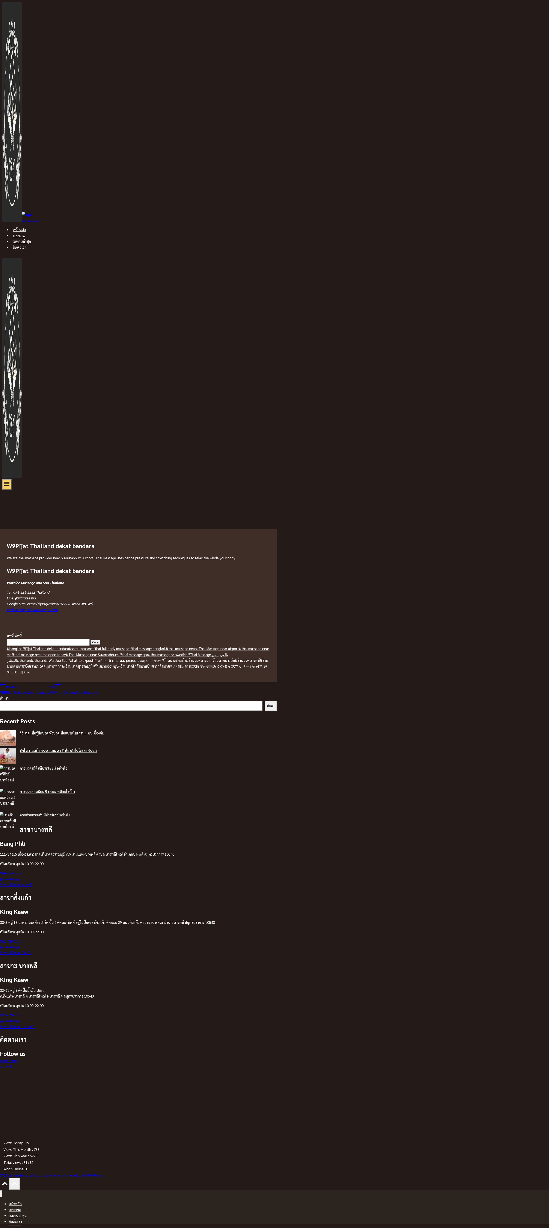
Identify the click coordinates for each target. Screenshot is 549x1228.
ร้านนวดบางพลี (247, 660)
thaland (39, 660)
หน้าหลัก (19, 229)
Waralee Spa (56, 660)
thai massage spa (133, 654)
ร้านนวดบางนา (198, 660)
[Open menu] (7, 484)
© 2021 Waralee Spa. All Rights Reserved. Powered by (41, 1175)
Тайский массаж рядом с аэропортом (127, 660)
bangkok (15, 648)
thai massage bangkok (147, 648)
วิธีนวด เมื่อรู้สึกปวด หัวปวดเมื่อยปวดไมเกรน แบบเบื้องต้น (62, 733)
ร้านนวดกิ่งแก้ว (173, 660)
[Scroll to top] (4, 1184)
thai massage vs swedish (167, 654)
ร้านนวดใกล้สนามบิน (135, 666)
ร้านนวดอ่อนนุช (105, 666)
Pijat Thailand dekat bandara (46, 648)
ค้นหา (4, 698)
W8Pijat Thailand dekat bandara (24, 689)
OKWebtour (92, 1175)
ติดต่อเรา (19, 247)
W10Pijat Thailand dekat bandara (74, 689)
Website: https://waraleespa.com (32, 609)
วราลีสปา (160, 666)
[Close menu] (1, 1193)
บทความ (19, 235)
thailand (24, 660)
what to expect (80, 660)
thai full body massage (110, 648)
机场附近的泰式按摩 (185, 666)
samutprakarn (80, 648)
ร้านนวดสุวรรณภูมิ (77, 666)
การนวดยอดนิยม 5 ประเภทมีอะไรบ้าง (47, 791)
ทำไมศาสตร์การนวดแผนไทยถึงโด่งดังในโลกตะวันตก (58, 750)
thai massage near (181, 648)
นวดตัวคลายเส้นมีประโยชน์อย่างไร (45, 815)
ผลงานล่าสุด (22, 241)
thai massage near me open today (39, 654)
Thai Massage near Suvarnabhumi (92, 654)
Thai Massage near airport (217, 648)
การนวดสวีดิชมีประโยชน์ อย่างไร (43, 768)
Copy (95, 642)
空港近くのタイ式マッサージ (228, 666)
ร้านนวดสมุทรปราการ (46, 666)
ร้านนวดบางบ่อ (222, 660)
